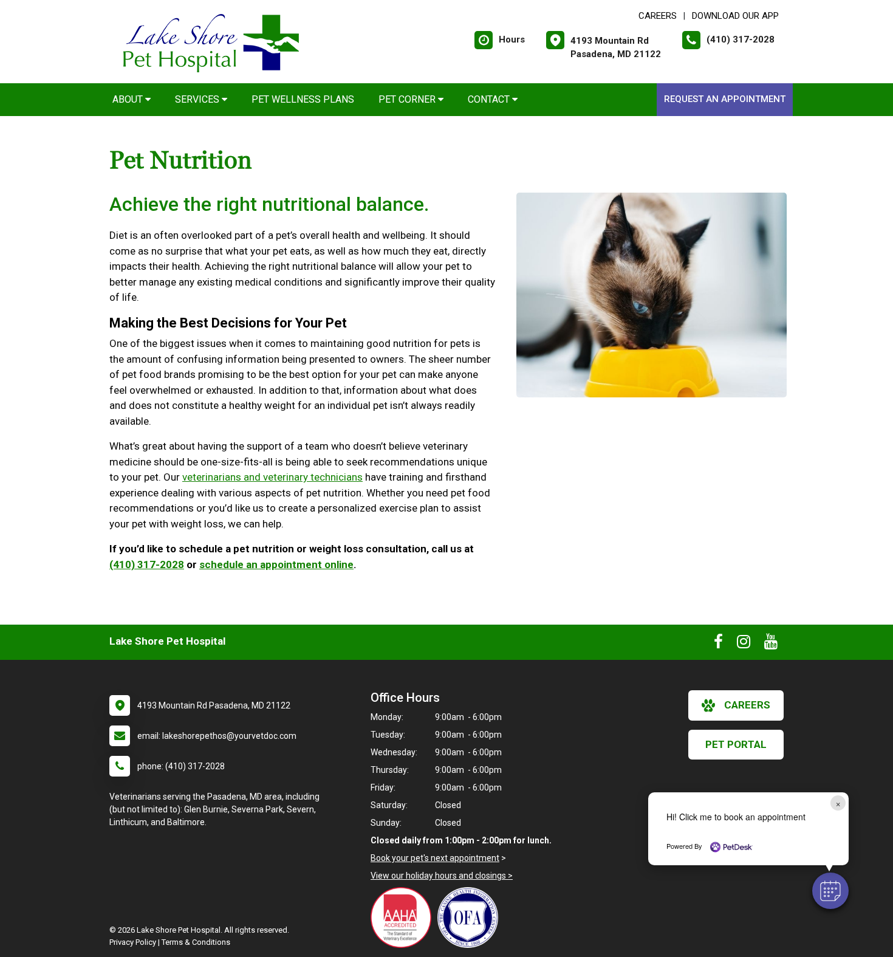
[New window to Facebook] (718, 644)
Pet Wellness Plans (302, 99)
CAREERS (657, 15)
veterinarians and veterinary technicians (272, 477)
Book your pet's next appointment (435, 858)
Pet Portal (736, 744)
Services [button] (198, 99)
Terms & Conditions (196, 942)
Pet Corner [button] (408, 99)
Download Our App (735, 15)
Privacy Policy (132, 942)
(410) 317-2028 (146, 564)
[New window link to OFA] (470, 917)
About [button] (128, 99)
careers (747, 705)
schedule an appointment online (276, 564)
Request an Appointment (724, 99)
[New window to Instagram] (743, 644)
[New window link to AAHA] (404, 917)
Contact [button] (490, 99)
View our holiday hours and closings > (442, 875)
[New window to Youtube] (771, 644)
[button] (830, 891)
